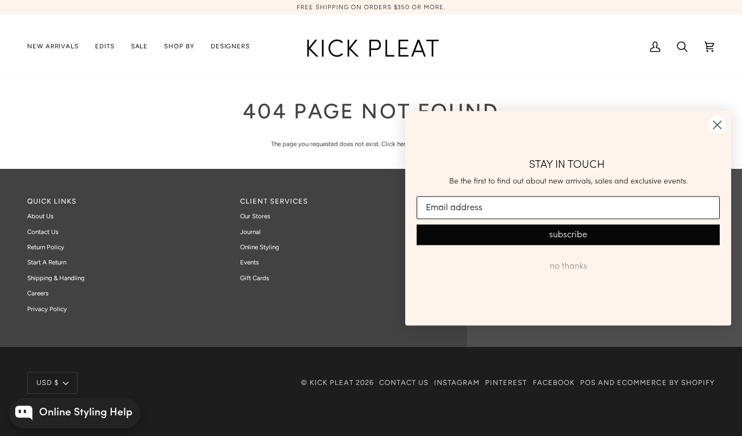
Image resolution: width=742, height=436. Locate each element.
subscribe (568, 235)
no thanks (568, 266)
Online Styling (259, 247)
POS (588, 382)
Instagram (457, 382)
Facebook (554, 382)
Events (249, 262)
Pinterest (506, 382)
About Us (40, 216)
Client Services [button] (274, 201)
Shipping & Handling (56, 278)
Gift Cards (254, 278)
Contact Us (42, 232)
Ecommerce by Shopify (666, 382)
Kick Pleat (332, 382)
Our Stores (255, 216)
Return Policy (45, 247)
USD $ (47, 382)
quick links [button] (52, 201)
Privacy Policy (47, 309)
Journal (250, 232)
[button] (105, 47)
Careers (37, 293)
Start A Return (46, 262)
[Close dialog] (717, 124)
